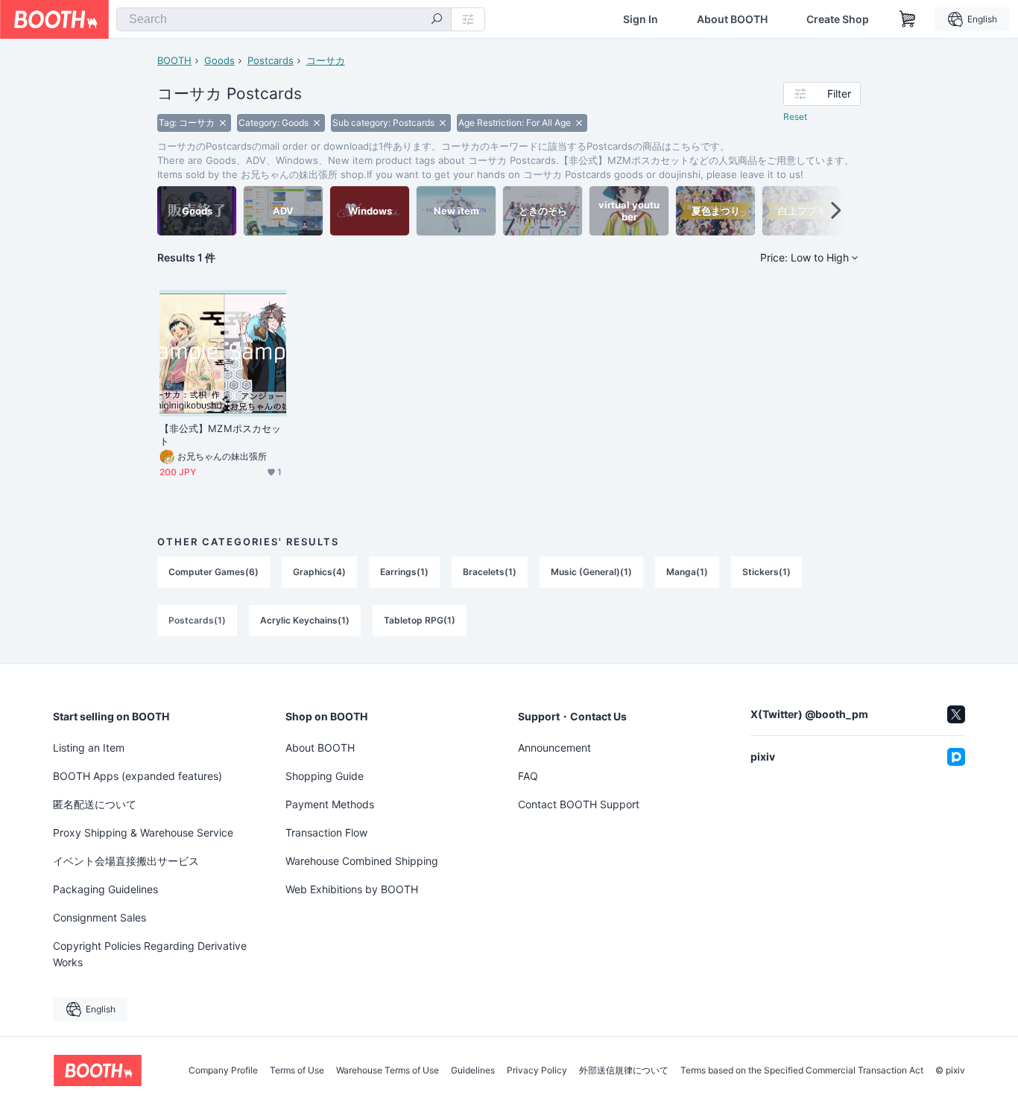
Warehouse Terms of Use (387, 1070)
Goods (219, 60)
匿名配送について (94, 804)
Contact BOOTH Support (578, 804)
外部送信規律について (623, 1070)
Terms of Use (297, 1070)
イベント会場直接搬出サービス (126, 860)
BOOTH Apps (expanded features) (137, 776)
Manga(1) (687, 571)
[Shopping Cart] (907, 19)
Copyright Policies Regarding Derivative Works (150, 953)
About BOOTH (732, 19)
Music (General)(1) (591, 571)
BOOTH (174, 60)
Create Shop (837, 19)
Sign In (640, 19)
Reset (795, 116)
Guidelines (473, 1070)
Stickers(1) (766, 571)
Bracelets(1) (489, 571)
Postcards (270, 60)
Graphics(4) (319, 571)
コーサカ (325, 60)
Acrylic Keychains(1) (305, 620)
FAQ (528, 776)
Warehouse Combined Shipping (361, 860)
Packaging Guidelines (105, 889)
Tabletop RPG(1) (419, 620)
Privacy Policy (537, 1070)
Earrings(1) (404, 571)
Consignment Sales (99, 917)
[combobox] (284, 19)
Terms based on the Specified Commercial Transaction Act (801, 1070)
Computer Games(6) (213, 571)
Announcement (554, 747)
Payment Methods (329, 804)
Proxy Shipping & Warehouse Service (143, 832)
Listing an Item (88, 747)
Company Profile (223, 1070)
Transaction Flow (326, 832)
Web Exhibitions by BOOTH (351, 889)
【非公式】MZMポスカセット (220, 434)
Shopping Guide (324, 776)
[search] (437, 20)
